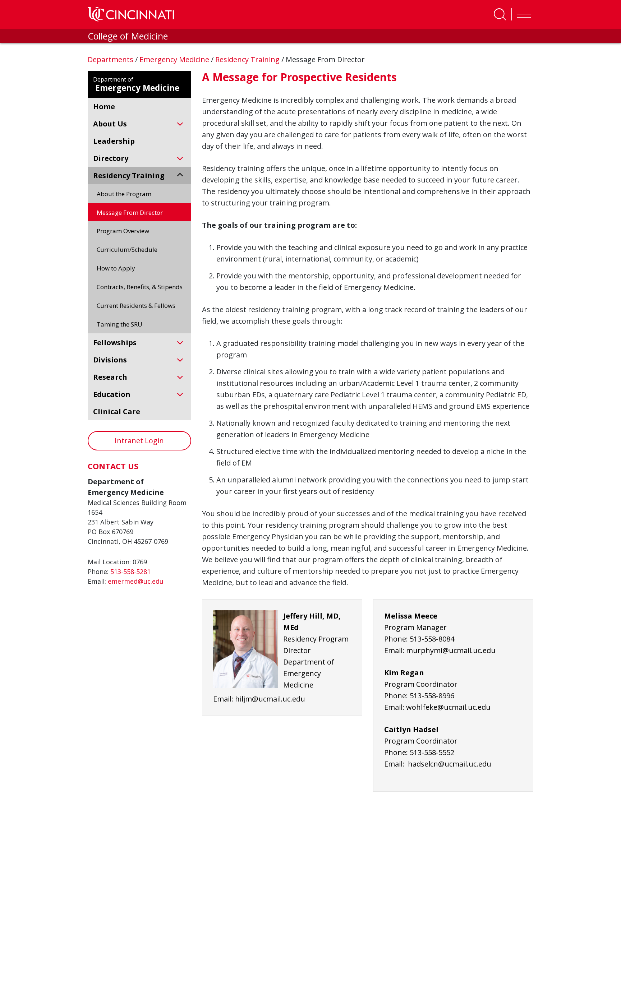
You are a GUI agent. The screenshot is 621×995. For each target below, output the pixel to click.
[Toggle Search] (500, 14)
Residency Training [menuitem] (129, 175)
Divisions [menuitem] (110, 360)
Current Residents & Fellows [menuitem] (136, 305)
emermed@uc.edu (136, 581)
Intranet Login (139, 440)
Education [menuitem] (111, 394)
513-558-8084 (432, 639)
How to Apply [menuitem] (116, 268)
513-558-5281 (130, 571)
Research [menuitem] (110, 377)
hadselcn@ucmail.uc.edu (449, 764)
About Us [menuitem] (110, 124)
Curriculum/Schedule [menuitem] (127, 249)
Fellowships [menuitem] (115, 342)
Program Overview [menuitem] (123, 231)
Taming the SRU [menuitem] (119, 324)
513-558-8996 (432, 695)
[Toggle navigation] (522, 14)
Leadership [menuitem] (114, 141)
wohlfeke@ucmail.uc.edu (448, 707)
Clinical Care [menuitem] (116, 411)
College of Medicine (128, 36)
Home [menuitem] (104, 106)
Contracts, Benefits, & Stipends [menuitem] (140, 287)
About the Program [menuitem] (124, 194)
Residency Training (248, 59)
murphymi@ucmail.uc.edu (451, 650)
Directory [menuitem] (110, 158)
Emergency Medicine (175, 59)
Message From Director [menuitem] (130, 212)
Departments (111, 59)
